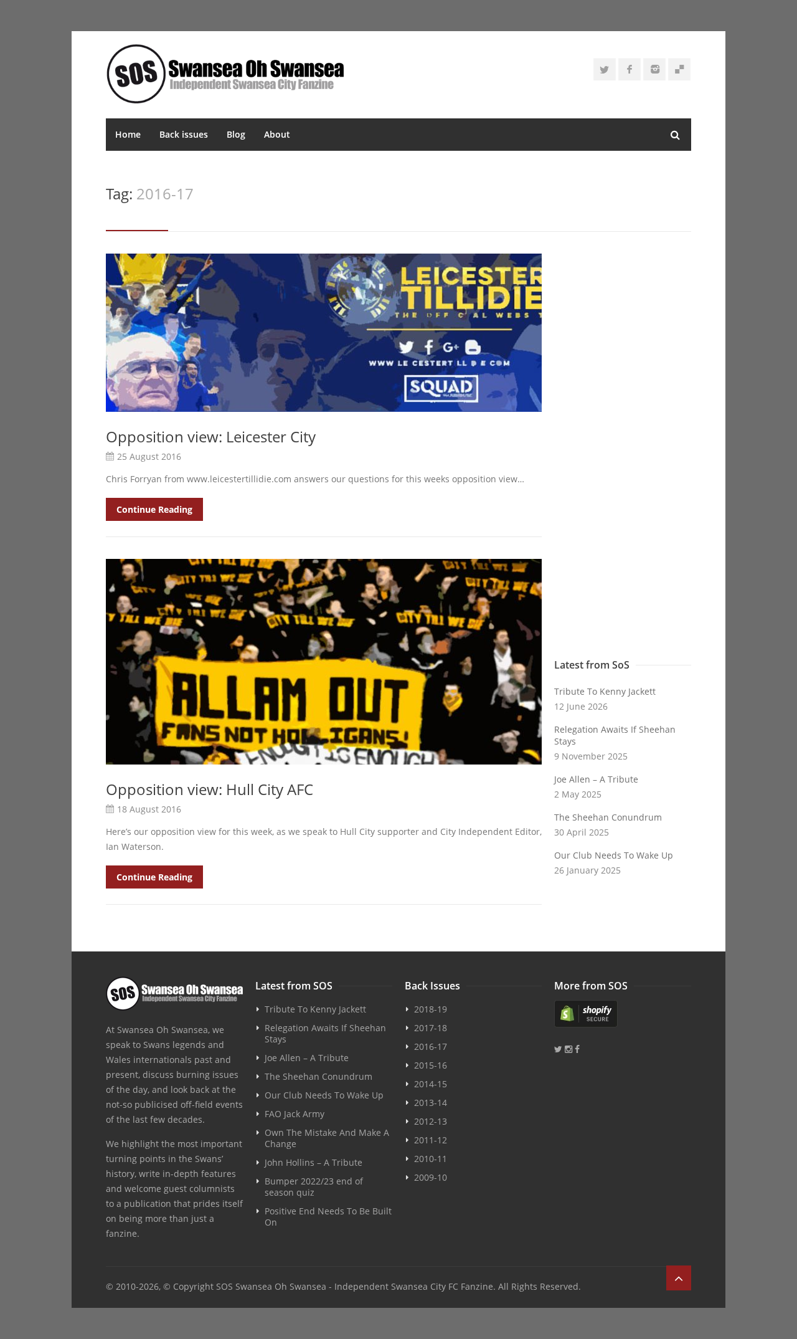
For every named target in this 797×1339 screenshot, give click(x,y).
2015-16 (430, 1065)
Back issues (183, 134)
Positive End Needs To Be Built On (328, 1216)
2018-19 (430, 1009)
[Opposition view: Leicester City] (324, 333)
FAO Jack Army (294, 1114)
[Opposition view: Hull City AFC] (324, 662)
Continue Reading (154, 509)
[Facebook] (629, 69)
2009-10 (430, 1177)
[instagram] (654, 69)
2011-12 (430, 1140)
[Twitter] (604, 69)
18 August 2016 (149, 809)
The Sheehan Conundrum (608, 817)
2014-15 (430, 1084)
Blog (236, 134)
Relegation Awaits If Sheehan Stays (615, 735)
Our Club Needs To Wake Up (613, 855)
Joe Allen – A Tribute (596, 779)
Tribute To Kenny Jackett (605, 691)
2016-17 (430, 1046)
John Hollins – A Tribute (313, 1162)
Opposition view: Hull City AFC (209, 789)
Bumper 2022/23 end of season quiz (314, 1186)
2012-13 (430, 1121)
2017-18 (430, 1028)
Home (128, 134)
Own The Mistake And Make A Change (327, 1138)
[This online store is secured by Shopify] (622, 1013)
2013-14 (430, 1102)
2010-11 (430, 1159)
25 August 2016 (149, 456)
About (277, 134)
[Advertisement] (622, 453)
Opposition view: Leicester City (211, 436)
